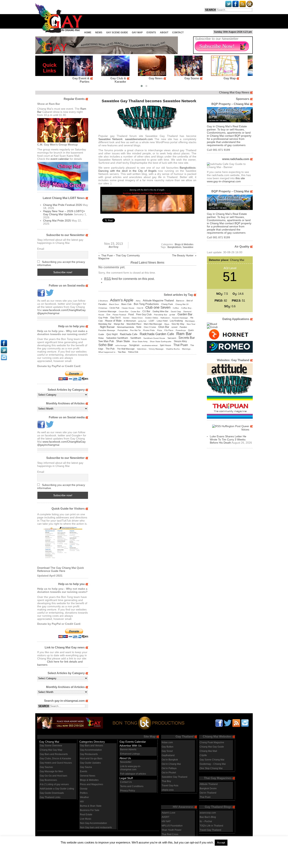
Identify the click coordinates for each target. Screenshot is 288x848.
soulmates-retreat (150, 345)
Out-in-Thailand (208, 792)
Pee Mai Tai (135, 330)
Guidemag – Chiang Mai (213, 764)
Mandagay (190, 321)
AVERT (165, 817)
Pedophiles (123, 330)
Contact (178, 32)
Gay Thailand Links (50, 797)
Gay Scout (167, 751)
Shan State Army (140, 341)
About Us (125, 758)
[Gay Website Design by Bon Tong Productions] (144, 722)
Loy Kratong (176, 321)
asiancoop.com (208, 812)
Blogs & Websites (184, 244)
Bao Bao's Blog (208, 817)
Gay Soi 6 (115, 317)
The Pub (110, 349)
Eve (108, 314)
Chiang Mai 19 (181, 304)
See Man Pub (106, 341)
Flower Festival (119, 315)
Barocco (180, 300)
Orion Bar (163, 326)
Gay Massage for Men (51, 771)
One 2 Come (150, 327)
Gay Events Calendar (133, 741)
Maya (166, 324)
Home (87, 32)
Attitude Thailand (209, 784)
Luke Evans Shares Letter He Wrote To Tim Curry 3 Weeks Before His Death (228, 439)
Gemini (126, 318)
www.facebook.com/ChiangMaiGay (64, 310)
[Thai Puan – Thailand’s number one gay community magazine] (230, 417)
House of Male (113, 320)
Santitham (135, 338)
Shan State (123, 341)
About (164, 32)
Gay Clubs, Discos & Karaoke (55, 758)
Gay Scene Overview (51, 745)
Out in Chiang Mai (171, 764)
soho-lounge (121, 345)
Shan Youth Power (171, 830)
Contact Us (126, 782)
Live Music (85, 818)
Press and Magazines (91, 784)
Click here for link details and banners (60, 663)
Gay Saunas (46, 767)
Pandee (183, 327)
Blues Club (126, 304)
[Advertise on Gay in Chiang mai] (106, 53)
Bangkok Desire (208, 788)
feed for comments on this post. (129, 278)
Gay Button (167, 746)
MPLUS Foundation (172, 825)
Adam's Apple (121, 300)
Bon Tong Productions (146, 304)
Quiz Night (112, 334)
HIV (82, 801)
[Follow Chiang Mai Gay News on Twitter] (50, 295)
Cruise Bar (135, 311)
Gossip (83, 788)
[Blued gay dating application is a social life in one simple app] (212, 323)
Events (151, 32)
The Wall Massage (126, 349)
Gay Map (137, 32)
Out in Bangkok (170, 759)
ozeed (174, 327)
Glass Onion (137, 318)
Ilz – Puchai (206, 821)
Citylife (203, 755)
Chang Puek (167, 304)
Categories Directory (92, 741)
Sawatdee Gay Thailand (174, 777)
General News (87, 775)
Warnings (186, 349)
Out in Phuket (169, 772)
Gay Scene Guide (117, 32)
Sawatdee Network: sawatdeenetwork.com (125, 139)
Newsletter (125, 762)
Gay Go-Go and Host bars (53, 775)
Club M (140, 308)
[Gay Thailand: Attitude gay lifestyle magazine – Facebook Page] (230, 374)
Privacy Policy (127, 790)
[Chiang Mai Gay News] (59, 31)
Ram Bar (184, 334)
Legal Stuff (126, 778)
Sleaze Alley (180, 341)
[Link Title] (4, 345)
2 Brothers (103, 301)
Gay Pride (103, 317)
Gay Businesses (48, 780)
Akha (138, 301)
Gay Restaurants (89, 754)
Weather (84, 797)
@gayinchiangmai (48, 313)
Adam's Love (168, 812)
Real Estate (86, 814)
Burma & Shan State (90, 806)
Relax (101, 338)
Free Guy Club (144, 314)
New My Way (178, 324)
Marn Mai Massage (153, 324)
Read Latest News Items (147, 262)
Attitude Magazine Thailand (158, 300)
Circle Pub (114, 308)
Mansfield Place (134, 324)
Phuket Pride (149, 330)
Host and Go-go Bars (91, 758)
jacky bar (142, 321)
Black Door (114, 304)
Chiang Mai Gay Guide (212, 746)
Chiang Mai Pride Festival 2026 (62, 204)
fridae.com (167, 742)
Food (131, 314)
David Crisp (176, 311)
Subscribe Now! (217, 46)
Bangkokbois (174, 247)
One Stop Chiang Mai (211, 768)
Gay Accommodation (91, 750)
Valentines (141, 349)
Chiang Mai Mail (208, 751)
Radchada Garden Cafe (157, 334)
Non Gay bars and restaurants (96, 827)
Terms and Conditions (131, 786)
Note (138, 327)
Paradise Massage (106, 330)
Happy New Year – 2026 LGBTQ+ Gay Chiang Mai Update (64, 213)
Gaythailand (168, 755)
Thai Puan (180, 345)
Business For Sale (89, 810)
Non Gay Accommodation (93, 823)
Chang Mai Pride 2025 (57, 220)
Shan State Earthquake (160, 341)
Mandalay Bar (104, 324)
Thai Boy (166, 781)
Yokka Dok (133, 352)
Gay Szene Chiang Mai (212, 759)
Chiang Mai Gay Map (51, 750)
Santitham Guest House (154, 338)
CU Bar (146, 311)
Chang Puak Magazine (212, 742)
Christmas (102, 308)
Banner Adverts (128, 749)
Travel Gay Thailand (210, 830)
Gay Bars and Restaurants (54, 754)
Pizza (159, 330)
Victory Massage (156, 349)
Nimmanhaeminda (125, 327)
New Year (191, 324)
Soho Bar (105, 345)
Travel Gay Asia (170, 785)
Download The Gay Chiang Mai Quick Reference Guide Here (60, 569)
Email (40, 248)
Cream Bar (123, 311)
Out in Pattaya (169, 768)
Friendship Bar (160, 315)
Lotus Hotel (162, 321)
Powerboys (181, 330)
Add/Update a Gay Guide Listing (57, 788)
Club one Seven (157, 307)
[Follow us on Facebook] (41, 295)
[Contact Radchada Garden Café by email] (245, 722)
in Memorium (130, 321)
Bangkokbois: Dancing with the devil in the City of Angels (147, 169)
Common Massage (107, 311)
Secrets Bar (186, 337)
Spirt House (165, 345)
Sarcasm (172, 338)
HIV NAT (166, 821)
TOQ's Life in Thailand (211, 825)
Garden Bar (185, 314)
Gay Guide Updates (90, 762)
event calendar (60, 158)
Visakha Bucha (173, 349)
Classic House (128, 308)
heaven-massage (180, 318)
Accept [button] (221, 842)
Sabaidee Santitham (117, 338)
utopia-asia (168, 789)
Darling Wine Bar (160, 311)
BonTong (113, 247)
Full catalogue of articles (133, 773)
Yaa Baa (122, 352)
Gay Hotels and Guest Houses (56, 762)
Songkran (134, 345)
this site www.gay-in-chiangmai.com (226, 180)
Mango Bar (119, 324)
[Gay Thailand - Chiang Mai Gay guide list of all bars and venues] (62, 546)
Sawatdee (188, 247)
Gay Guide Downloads (52, 793)
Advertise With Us (130, 745)
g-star (172, 314)
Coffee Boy (186, 308)
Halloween (165, 318)
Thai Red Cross (170, 834)
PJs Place (168, 330)
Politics (84, 793)
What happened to (106, 352)
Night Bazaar (107, 326)
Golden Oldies (151, 318)
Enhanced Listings (130, 753)
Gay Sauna (86, 767)
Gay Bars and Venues (91, 745)
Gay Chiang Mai (49, 741)
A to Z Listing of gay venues (54, 784)
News (98, 32)
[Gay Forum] (230, 394)
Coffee (176, 308)
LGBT (151, 321)
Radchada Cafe (128, 334)
